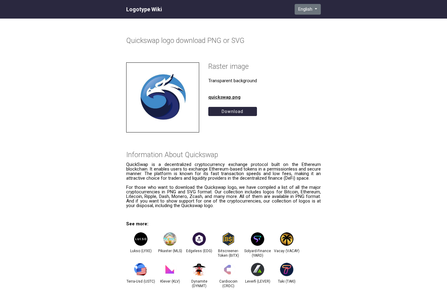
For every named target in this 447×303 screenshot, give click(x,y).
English (306, 9)
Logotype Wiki (144, 9)
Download (232, 111)
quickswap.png (224, 97)
